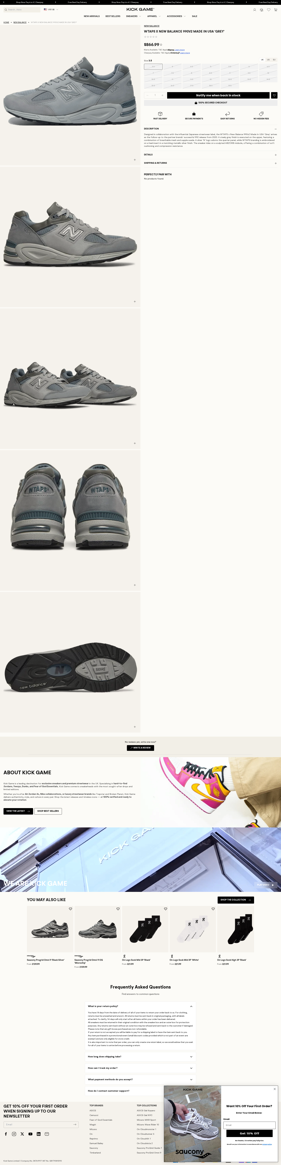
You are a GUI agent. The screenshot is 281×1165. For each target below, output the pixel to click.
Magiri (93, 1125)
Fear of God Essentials (101, 1120)
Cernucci (94, 1115)
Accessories (174, 16)
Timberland (95, 1153)
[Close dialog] (275, 1089)
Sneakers (131, 16)
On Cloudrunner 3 (145, 1134)
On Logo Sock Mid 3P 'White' (184, 960)
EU (274, 60)
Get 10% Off (249, 1133)
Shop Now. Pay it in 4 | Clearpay (82, 2)
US (268, 60)
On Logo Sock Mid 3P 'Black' (136, 960)
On (91, 1134)
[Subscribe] (74, 1124)
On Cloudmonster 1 (146, 1129)
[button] (134, 16)
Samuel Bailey (96, 1143)
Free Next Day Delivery (35, 2)
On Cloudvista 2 (145, 1143)
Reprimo (94, 1139)
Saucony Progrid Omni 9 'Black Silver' (45, 960)
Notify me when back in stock (218, 95)
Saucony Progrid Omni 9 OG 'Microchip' (88, 961)
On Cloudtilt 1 (144, 1139)
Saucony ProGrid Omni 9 (149, 1153)
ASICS (93, 1111)
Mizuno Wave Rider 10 (148, 1125)
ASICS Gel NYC (144, 1115)
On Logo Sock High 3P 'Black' (231, 960)
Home (6, 22)
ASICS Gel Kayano (146, 1111)
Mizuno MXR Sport (146, 1120)
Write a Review (143, 749)
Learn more (180, 50)
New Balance (19, 22)
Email (226, 1119)
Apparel (152, 16)
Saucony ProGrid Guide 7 (149, 1148)
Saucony (94, 1148)
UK (262, 60)
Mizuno (93, 1129)
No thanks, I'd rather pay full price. (249, 1140)
